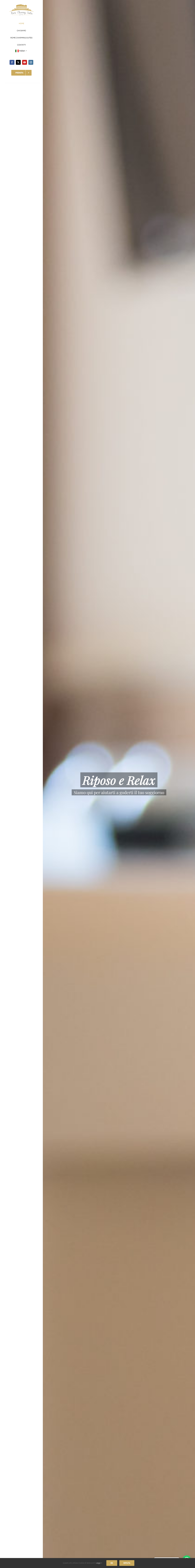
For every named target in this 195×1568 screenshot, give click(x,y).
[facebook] (12, 62)
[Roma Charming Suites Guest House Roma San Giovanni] (21, 5)
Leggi (98, 1563)
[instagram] (30, 62)
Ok (111, 1563)
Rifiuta (126, 1563)
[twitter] (18, 62)
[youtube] (24, 62)
